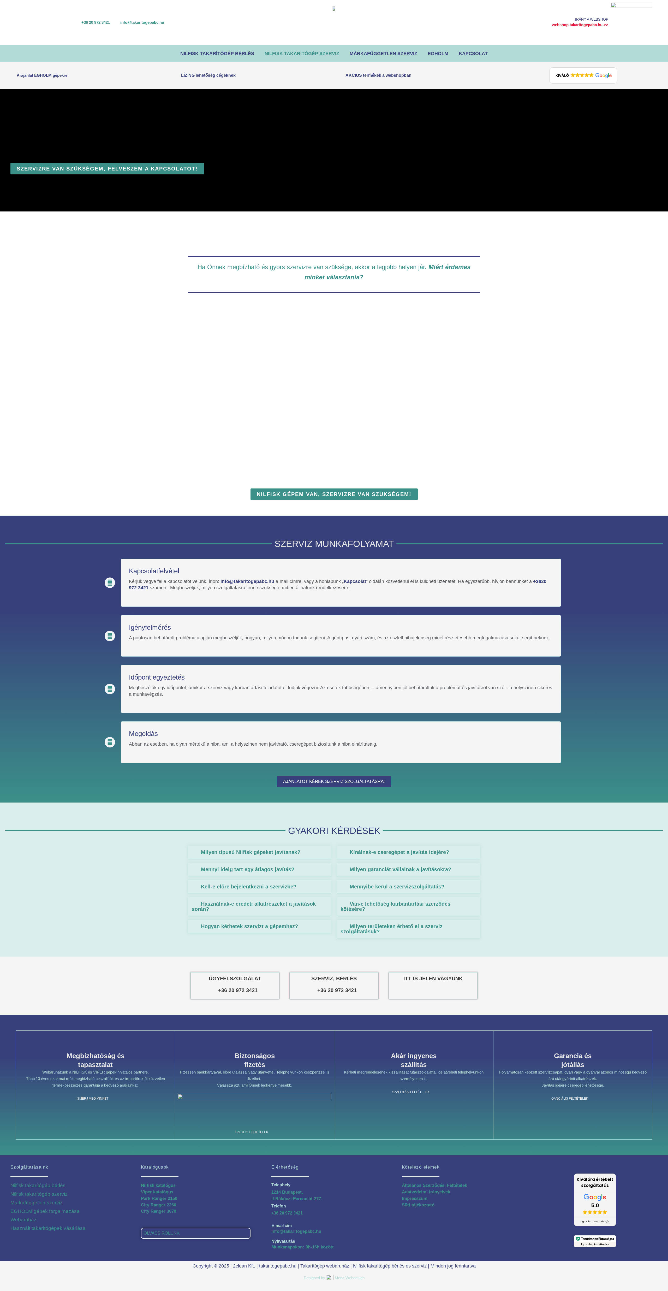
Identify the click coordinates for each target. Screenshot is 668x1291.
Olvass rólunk (162, 1233)
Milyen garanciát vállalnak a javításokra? (400, 869)
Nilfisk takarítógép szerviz (302, 53)
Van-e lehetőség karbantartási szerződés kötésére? (395, 906)
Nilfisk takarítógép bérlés (217, 53)
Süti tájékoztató (418, 1204)
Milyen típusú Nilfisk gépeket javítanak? (250, 852)
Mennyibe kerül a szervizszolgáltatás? (397, 886)
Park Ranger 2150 (159, 1198)
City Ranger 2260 (158, 1204)
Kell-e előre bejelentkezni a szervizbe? (248, 886)
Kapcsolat (473, 53)
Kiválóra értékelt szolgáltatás (595, 1182)
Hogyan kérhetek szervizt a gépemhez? (249, 926)
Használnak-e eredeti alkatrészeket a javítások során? (254, 906)
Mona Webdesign (350, 1278)
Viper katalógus (157, 1191)
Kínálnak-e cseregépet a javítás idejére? (399, 852)
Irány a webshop (591, 19)
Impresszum (414, 1198)
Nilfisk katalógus (158, 1185)
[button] (583, 75)
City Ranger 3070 (158, 1211)
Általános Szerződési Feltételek (434, 1185)
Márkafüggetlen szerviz (383, 53)
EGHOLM (438, 53)
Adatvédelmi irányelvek (426, 1191)
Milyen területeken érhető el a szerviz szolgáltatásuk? (392, 928)
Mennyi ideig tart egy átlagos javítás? (247, 869)
